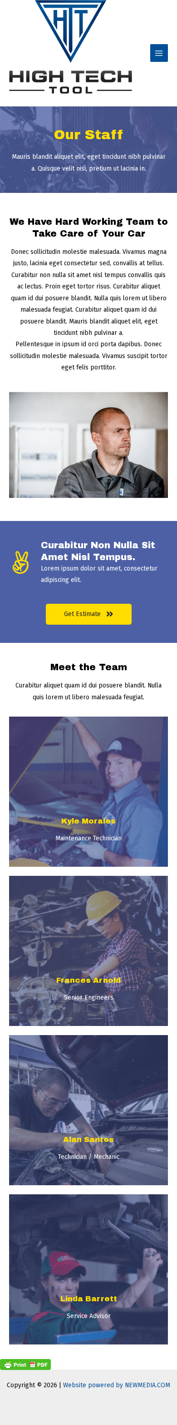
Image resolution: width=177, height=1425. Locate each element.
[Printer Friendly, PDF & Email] (25, 1364)
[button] (89, 614)
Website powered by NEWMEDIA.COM (116, 1385)
